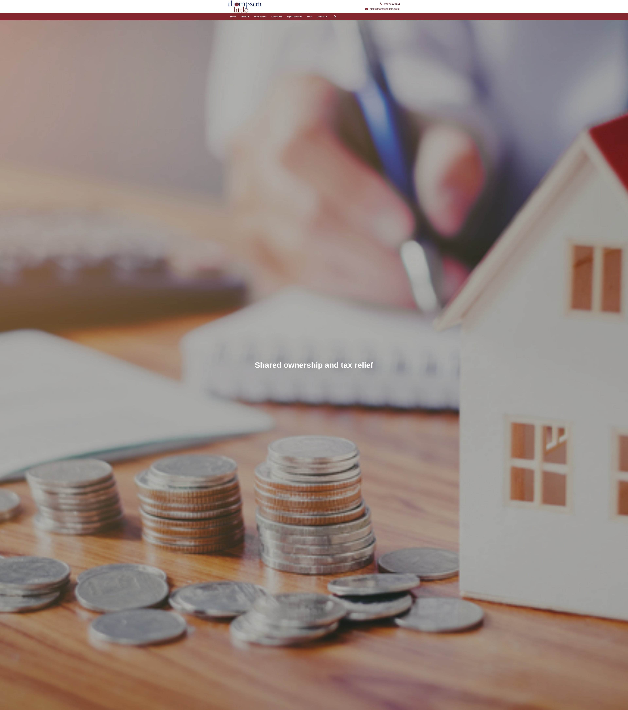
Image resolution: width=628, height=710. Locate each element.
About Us (245, 17)
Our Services (260, 17)
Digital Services (294, 17)
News (309, 17)
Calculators (276, 17)
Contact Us (322, 17)
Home (233, 17)
